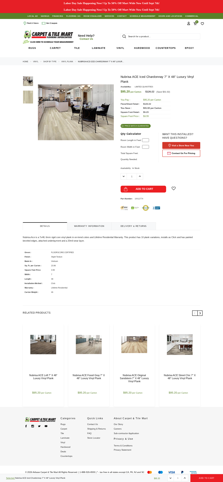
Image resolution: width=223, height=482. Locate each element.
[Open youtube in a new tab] (46, 426)
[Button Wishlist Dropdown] (173, 188)
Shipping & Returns (96, 429)
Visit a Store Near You (183, 145)
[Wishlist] (202, 23)
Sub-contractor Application (126, 433)
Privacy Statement (122, 450)
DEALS (63, 451)
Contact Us (92, 424)
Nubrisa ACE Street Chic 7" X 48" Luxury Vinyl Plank (180, 377)
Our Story (118, 424)
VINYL (35, 62)
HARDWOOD (65, 447)
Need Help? (86, 37)
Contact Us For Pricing (183, 153)
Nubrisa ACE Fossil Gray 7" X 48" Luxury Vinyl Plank (89, 377)
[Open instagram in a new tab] (33, 426)
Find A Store (33, 23)
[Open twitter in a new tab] (39, 426)
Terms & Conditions (123, 445)
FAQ (89, 433)
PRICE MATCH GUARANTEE (137, 126)
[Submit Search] (124, 36)
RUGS (63, 424)
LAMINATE (65, 438)
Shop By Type (49, 62)
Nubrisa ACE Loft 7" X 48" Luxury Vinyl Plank (43, 377)
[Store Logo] (48, 34)
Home (25, 62)
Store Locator (93, 438)
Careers (118, 429)
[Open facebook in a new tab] (26, 426)
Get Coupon (51, 23)
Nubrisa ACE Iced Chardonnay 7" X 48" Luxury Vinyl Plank (101, 62)
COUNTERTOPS (66, 456)
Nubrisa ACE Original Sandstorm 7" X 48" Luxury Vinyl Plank (134, 378)
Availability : (130, 168)
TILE (62, 433)
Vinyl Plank (67, 62)
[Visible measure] (48, 42)
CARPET (64, 429)
